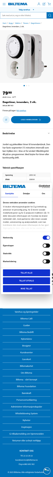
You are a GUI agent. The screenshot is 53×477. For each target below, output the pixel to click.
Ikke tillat (26, 288)
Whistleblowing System (26, 413)
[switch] (46, 246)
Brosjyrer (26, 345)
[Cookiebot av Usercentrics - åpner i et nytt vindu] (39, 186)
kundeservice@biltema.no (26, 460)
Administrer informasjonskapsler (26, 406)
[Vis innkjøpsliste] (44, 4)
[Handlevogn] (49, 4)
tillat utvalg (26, 281)
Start (4, 23)
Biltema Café (26, 318)
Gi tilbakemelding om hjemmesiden (26, 433)
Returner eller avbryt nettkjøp (26, 440)
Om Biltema (26, 372)
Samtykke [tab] (9, 193)
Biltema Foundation (26, 386)
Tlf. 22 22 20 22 (26, 455)
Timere (25, 23)
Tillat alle (26, 273)
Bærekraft (26, 393)
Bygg (11, 23)
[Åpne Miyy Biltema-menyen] (38, 4)
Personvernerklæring (26, 399)
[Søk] (50, 15)
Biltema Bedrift (26, 332)
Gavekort (26, 359)
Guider (26, 325)
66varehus (21, 110)
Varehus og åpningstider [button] (26, 311)
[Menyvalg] (4, 4)
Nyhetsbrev (26, 338)
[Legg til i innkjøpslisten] (6, 119)
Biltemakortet (26, 365)
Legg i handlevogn (29, 119)
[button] (26, 9)
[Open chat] (47, 471)
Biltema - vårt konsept (26, 379)
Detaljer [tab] (26, 193)
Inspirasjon (26, 426)
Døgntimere (35, 23)
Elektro (18, 23)
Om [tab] (43, 193)
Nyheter (26, 420)
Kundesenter (26, 352)
